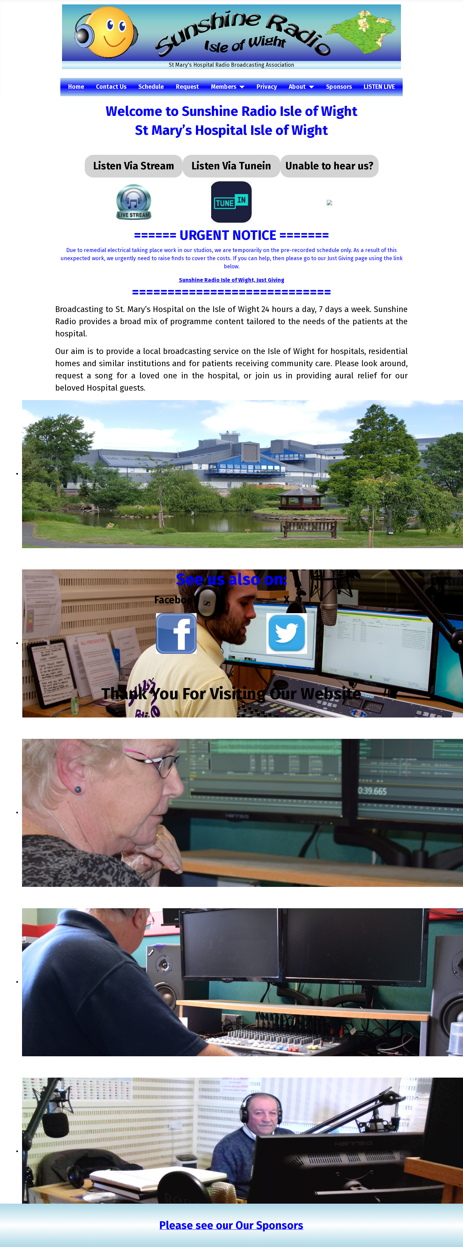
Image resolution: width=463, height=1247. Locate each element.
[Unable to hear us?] (329, 202)
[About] (310, 87)
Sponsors (339, 86)
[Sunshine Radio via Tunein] (231, 202)
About (297, 86)
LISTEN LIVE (379, 86)
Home (76, 86)
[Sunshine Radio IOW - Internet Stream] (133, 202)
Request (187, 86)
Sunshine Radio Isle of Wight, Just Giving (231, 280)
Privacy (267, 86)
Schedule (151, 86)
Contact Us (111, 86)
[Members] (240, 87)
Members (223, 86)
